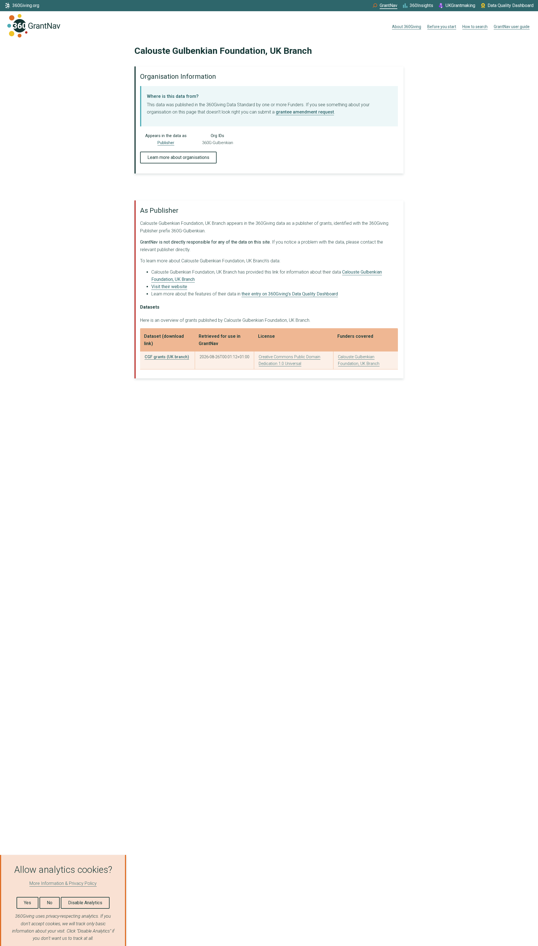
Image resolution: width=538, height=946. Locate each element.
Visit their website (169, 286)
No (49, 902)
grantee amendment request (305, 112)
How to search (475, 26)
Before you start (441, 26)
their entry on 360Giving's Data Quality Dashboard (290, 294)
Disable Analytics (85, 902)
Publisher (165, 142)
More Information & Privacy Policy (63, 883)
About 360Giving (406, 26)
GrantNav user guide (512, 26)
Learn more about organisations (178, 157)
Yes (27, 902)
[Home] (33, 27)
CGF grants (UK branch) (167, 357)
